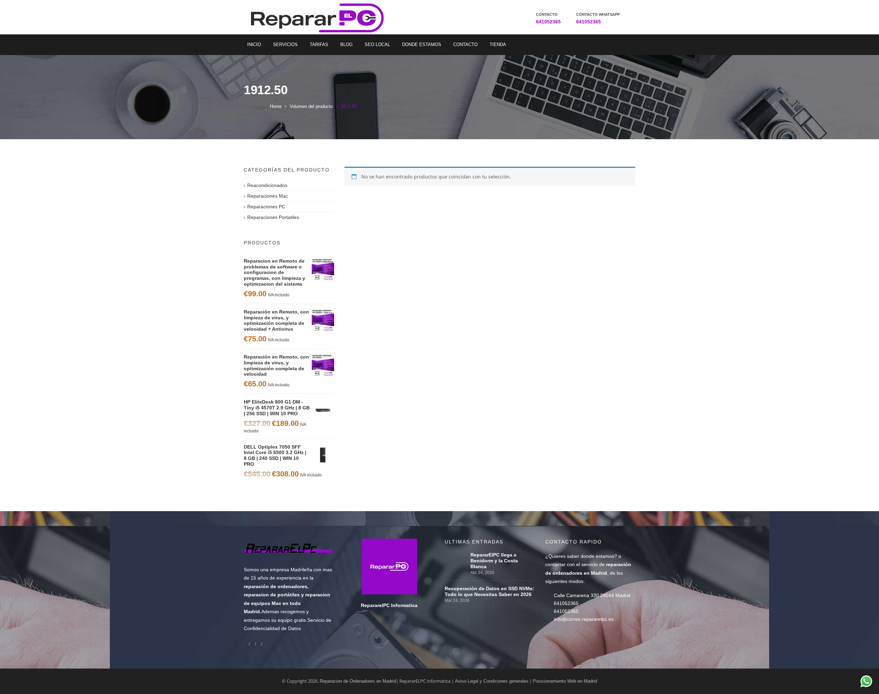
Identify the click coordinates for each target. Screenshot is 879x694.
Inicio (254, 44)
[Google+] (252, 644)
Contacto (465, 44)
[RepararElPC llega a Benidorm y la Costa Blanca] (456, 555)
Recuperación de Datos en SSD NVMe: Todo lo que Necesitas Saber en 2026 (489, 591)
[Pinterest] (264, 644)
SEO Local (377, 44)
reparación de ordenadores (275, 586)
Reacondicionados (267, 185)
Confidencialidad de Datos (272, 628)
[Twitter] (258, 644)
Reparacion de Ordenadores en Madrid (358, 681)
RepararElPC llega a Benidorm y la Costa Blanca (494, 560)
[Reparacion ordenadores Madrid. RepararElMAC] (320, 17)
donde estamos (597, 556)
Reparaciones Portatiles (273, 217)
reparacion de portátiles (272, 594)
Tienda (498, 44)
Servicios (285, 44)
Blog (346, 44)
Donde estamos (421, 44)
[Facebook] (246, 644)
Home (276, 106)
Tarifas (319, 44)
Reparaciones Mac (267, 196)
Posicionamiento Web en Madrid (565, 681)
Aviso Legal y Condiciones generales (491, 681)
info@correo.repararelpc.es (584, 619)
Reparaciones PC (266, 206)
